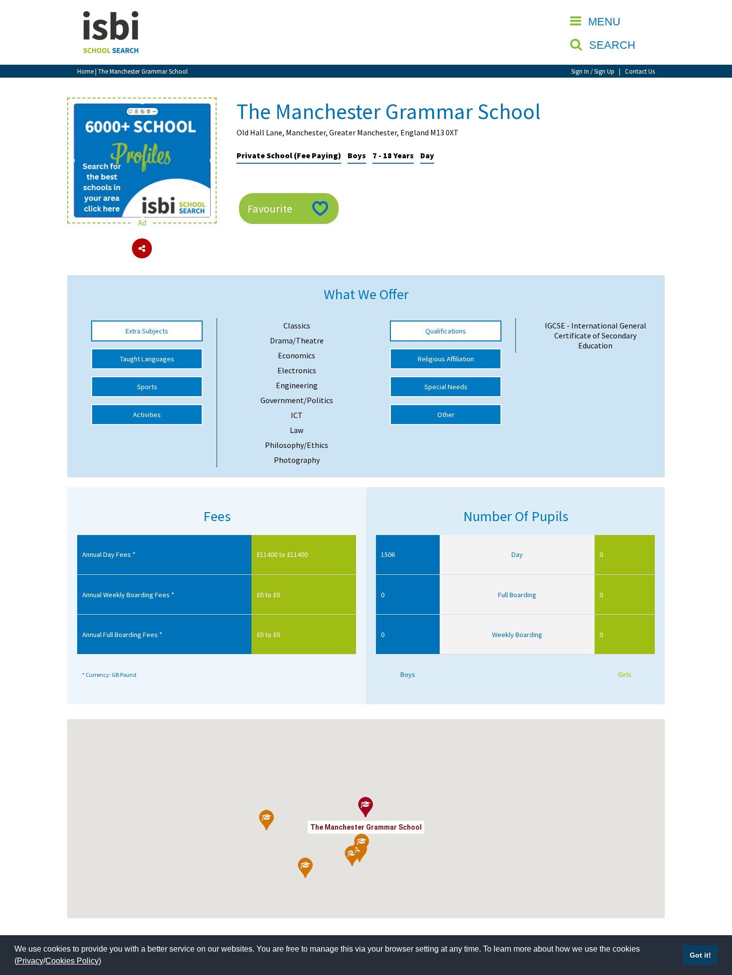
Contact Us (640, 71)
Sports (147, 386)
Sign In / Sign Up (592, 71)
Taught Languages (147, 358)
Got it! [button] (700, 955)
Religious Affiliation (446, 358)
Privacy (30, 961)
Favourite (269, 209)
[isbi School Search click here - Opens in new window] (142, 108)
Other (446, 414)
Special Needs (446, 386)
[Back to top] (709, 920)
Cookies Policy (72, 961)
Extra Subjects (146, 330)
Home (85, 71)
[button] (305, 868)
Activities (147, 414)
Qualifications (445, 330)
